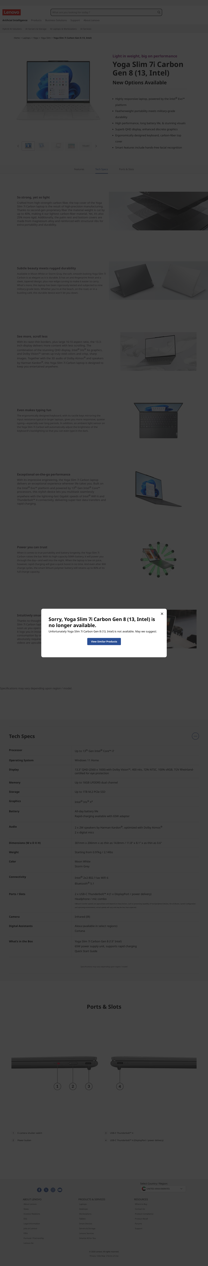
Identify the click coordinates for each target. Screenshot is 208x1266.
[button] (104, 641)
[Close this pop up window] (162, 613)
